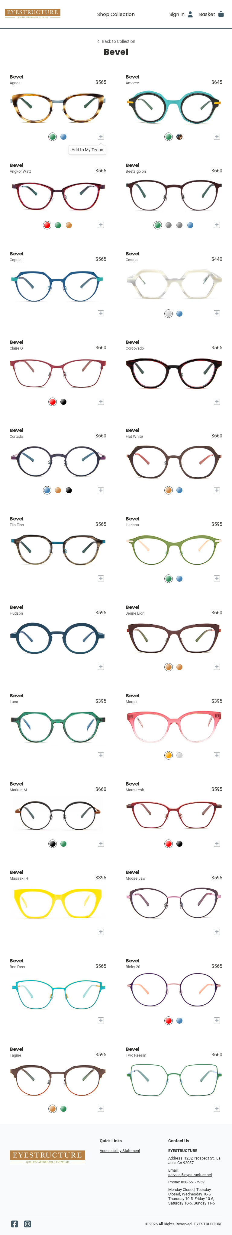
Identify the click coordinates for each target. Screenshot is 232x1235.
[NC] (179, 313)
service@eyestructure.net (190, 1175)
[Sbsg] (168, 225)
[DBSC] (179, 578)
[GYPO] (168, 578)
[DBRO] (47, 490)
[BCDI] (68, 490)
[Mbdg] (190, 225)
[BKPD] (179, 843)
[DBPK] (168, 490)
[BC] (63, 136)
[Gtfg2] (157, 225)
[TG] (52, 136)
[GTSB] (179, 490)
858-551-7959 (193, 1182)
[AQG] (63, 1109)
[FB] (179, 755)
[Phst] (168, 1020)
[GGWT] (52, 843)
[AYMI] (168, 136)
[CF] (168, 755)
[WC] (168, 313)
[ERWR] (168, 667)
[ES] (58, 225)
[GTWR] (63, 402)
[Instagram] (27, 1225)
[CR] (47, 225)
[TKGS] (179, 667)
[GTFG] (179, 136)
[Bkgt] (179, 225)
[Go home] (32, 14)
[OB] (68, 225)
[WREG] (52, 402)
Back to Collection (118, 41)
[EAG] (52, 1109)
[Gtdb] (179, 1020)
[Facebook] (14, 1225)
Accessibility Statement (120, 1150)
